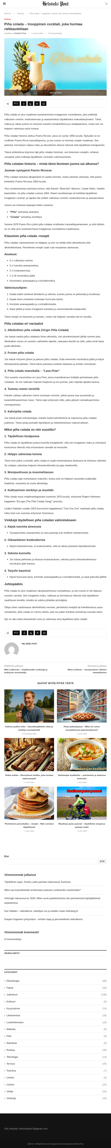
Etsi (6, 856)
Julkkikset (57, 994)
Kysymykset (57, 1008)
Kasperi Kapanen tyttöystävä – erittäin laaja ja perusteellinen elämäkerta (43, 919)
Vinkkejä (57, 1098)
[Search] (106, 4)
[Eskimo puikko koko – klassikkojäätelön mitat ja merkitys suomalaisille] (29, 706)
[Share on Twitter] (30, 103)
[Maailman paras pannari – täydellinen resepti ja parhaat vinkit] (82, 803)
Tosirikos (57, 1070)
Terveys (57, 1063)
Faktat (57, 987)
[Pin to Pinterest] (37, 103)
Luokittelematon (57, 1022)
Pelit (57, 1036)
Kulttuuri (57, 1001)
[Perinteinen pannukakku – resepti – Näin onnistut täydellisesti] (29, 803)
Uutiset (57, 1084)
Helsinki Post (20, 33)
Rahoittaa (57, 1043)
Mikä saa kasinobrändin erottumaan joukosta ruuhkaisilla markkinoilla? (42, 890)
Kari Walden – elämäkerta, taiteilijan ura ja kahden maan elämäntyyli (41, 911)
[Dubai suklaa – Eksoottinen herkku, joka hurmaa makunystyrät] (29, 754)
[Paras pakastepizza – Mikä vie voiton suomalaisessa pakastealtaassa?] (82, 706)
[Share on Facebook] (23, 103)
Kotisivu (7, 13)
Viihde (57, 1091)
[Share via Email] (43, 103)
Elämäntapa (57, 981)
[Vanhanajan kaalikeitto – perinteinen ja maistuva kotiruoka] (82, 754)
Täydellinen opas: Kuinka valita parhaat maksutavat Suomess (37, 882)
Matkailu (57, 1029)
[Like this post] (17, 103)
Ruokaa (20, 13)
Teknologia (57, 1057)
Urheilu (57, 1077)
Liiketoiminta (57, 1015)
